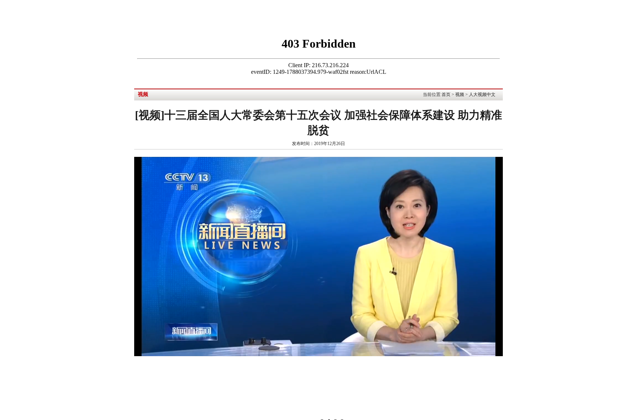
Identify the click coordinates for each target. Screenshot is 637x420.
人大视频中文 (482, 94)
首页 (446, 94)
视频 (459, 94)
